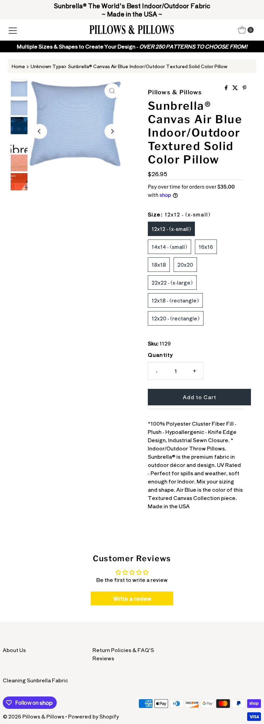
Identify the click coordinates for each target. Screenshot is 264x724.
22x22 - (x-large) (172, 282)
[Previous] (39, 131)
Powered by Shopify (93, 716)
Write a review (132, 598)
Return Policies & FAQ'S (123, 649)
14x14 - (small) (169, 246)
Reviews (103, 658)
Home (18, 66)
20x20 (185, 264)
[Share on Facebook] (227, 88)
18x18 (159, 264)
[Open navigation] (12, 30)
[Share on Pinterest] (244, 88)
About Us (14, 649)
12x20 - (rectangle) (176, 318)
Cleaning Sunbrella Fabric (35, 680)
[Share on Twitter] (235, 88)
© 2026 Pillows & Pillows (33, 716)
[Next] (112, 131)
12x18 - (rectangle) (175, 300)
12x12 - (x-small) (171, 228)
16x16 (206, 246)
